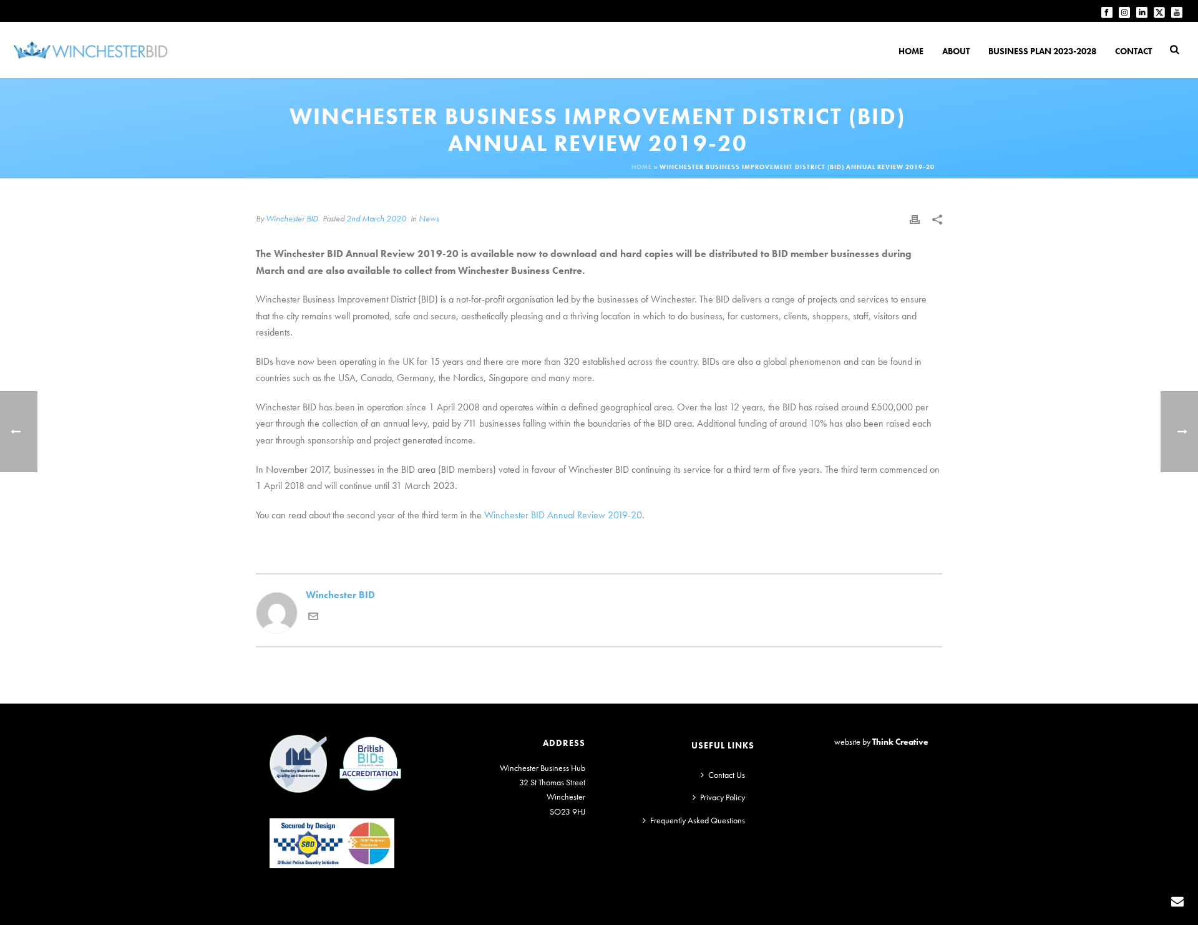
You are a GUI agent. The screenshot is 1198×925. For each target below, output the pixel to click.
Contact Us (726, 774)
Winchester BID (292, 218)
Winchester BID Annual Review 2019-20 (563, 514)
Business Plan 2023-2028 (1042, 51)
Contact (1133, 51)
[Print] (915, 218)
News (429, 218)
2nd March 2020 (376, 218)
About (956, 51)
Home (910, 51)
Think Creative (900, 741)
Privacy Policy (722, 797)
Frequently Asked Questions (697, 820)
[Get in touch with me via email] (313, 617)
